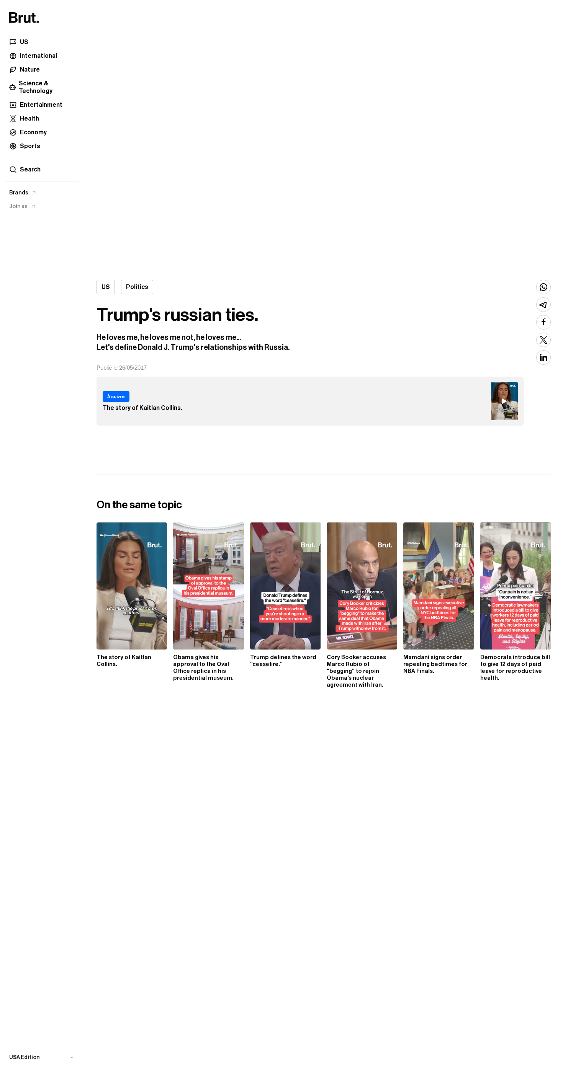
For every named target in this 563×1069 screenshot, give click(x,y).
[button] (42, 1057)
